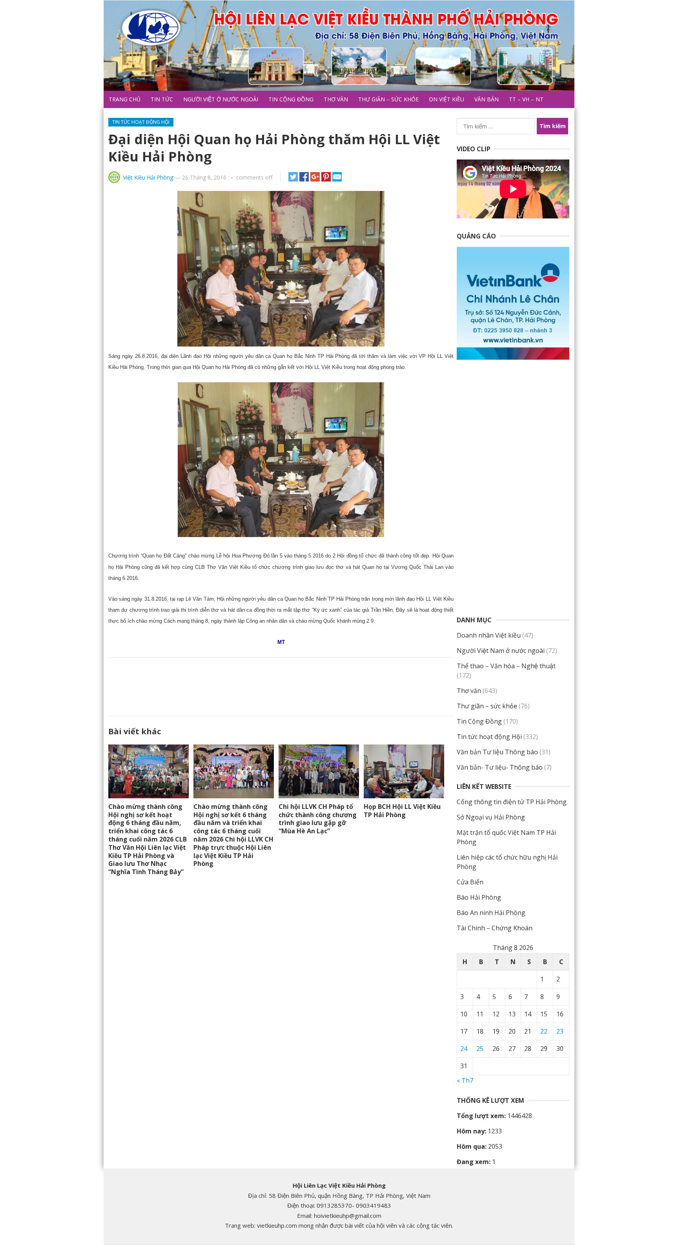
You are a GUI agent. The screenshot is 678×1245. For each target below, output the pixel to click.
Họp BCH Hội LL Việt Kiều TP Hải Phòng (402, 810)
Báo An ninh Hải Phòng (491, 912)
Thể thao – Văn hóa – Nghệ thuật (506, 666)
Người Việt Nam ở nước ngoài (501, 650)
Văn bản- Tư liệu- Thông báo (500, 767)
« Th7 (465, 1080)
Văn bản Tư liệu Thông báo (497, 752)
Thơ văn (336, 99)
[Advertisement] (281, 685)
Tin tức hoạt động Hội (141, 122)
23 (559, 1031)
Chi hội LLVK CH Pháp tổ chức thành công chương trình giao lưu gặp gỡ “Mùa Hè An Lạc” (318, 818)
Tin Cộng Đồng (290, 99)
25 (479, 1048)
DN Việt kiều (446, 99)
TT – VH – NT (526, 99)
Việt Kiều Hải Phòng (148, 177)
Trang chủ (124, 99)
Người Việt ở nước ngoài (220, 99)
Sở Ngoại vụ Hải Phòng (491, 817)
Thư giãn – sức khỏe (388, 99)
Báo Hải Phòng (479, 897)
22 (543, 1031)
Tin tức (162, 99)
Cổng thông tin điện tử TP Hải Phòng (512, 802)
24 (463, 1048)
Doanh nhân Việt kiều (489, 635)
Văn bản (486, 99)
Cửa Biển (470, 882)
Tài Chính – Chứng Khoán (494, 928)
